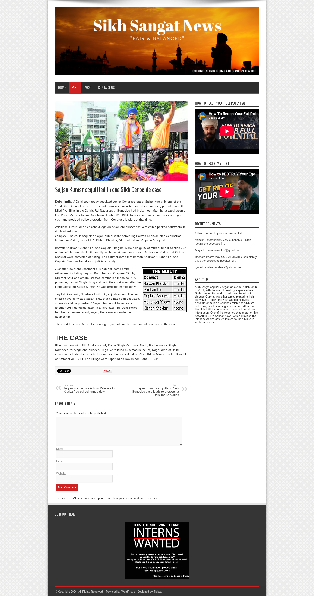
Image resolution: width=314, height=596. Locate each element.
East (75, 87)
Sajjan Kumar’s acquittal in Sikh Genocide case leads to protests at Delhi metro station (155, 390)
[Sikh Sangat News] (157, 71)
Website (61, 473)
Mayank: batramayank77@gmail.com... (219, 250)
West (88, 87)
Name (59, 448)
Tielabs (158, 591)
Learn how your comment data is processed (132, 498)
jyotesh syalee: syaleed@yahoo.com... (219, 267)
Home (62, 87)
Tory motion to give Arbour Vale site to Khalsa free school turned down (89, 388)
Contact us (106, 87)
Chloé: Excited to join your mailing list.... (220, 233)
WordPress (128, 591)
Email (59, 461)
